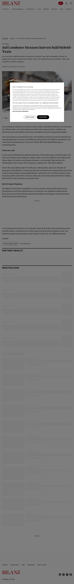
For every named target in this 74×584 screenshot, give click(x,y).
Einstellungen (29, 117)
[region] (37, 102)
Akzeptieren (43, 117)
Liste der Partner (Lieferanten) (20, 111)
